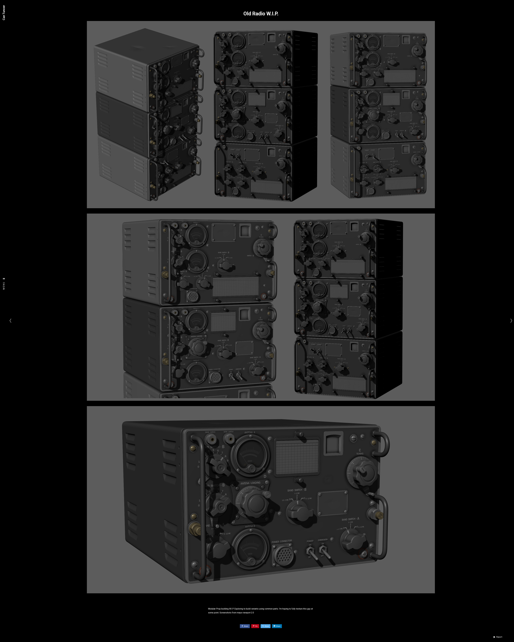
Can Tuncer (3, 12)
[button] (497, 637)
